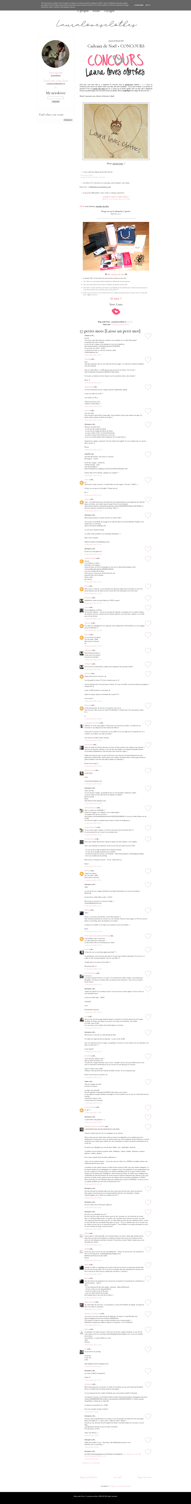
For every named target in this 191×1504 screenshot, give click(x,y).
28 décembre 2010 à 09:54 (93, 1229)
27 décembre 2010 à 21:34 (93, 1051)
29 (148, 885)
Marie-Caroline (90, 1302)
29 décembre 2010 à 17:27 (93, 1325)
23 (148, 771)
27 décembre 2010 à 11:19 (93, 866)
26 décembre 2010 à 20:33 (93, 406)
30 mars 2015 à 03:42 (91, 1459)
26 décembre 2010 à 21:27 (93, 495)
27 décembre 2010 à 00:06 (93, 740)
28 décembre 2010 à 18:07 (93, 1309)
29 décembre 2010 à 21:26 (93, 1345)
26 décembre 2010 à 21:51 (93, 582)
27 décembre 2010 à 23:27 (93, 1112)
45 (148, 1234)
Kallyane (87, 673)
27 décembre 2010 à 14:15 (93, 931)
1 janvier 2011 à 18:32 (92, 1435)
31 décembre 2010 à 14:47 (93, 1380)
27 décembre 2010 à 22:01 (93, 1103)
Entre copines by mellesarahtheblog (97, 936)
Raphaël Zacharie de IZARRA (94, 1126)
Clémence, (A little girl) (92, 1313)
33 (148, 973)
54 (148, 1384)
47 (148, 1265)
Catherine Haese (90, 558)
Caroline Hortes (90, 1107)
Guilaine (142, 84)
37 (148, 1056)
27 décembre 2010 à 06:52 (93, 784)
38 (148, 1082)
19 (148, 674)
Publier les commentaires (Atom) (120, 1486)
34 (148, 989)
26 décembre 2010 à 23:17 (93, 660)
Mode (96, 11)
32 (148, 950)
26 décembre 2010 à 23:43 (93, 701)
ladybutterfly (89, 387)
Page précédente (88, 1477)
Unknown (88, 623)
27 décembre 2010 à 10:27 (93, 823)
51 (148, 1329)
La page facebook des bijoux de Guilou (92, 177)
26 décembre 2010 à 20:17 (93, 355)
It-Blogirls (88, 598)
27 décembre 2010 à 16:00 (93, 945)
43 (148, 1202)
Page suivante (145, 1477)
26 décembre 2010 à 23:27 (93, 669)
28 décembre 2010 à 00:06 (93, 1122)
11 (148, 559)
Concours (115, 324)
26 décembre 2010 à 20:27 (93, 383)
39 (148, 1107)
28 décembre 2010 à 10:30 (93, 1245)
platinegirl (88, 1384)
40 (148, 1117)
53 (148, 1371)
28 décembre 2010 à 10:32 (93, 1260)
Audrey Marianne (90, 808)
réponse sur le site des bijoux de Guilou (116, 199)
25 (148, 808)
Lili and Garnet (90, 839)
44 (148, 1212)
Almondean (88, 744)
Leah (86, 1016)
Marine (87, 634)
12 (148, 586)
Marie (86, 586)
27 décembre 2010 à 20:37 (93, 1012)
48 (148, 1278)
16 (148, 635)
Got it (148, 5)
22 (148, 745)
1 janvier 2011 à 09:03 (92, 1412)
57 (148, 1451)
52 (148, 1349)
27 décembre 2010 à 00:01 (93, 719)
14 (148, 607)
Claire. (87, 949)
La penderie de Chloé (92, 723)
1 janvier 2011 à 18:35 (92, 1447)
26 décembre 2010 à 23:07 (93, 646)
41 (148, 1127)
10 (148, 549)
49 (148, 1302)
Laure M (87, 410)
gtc (86, 1349)
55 (148, 1416)
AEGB (87, 1233)
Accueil (117, 1477)
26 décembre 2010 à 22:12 (93, 619)
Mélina (87, 1329)
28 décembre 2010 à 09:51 (93, 1198)
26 (148, 828)
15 (148, 623)
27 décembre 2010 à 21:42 (93, 1077)
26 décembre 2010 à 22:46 (93, 630)
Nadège (87, 910)
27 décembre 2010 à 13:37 (93, 906)
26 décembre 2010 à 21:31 (93, 511)
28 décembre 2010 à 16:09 (93, 1274)
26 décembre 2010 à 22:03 (93, 593)
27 (148, 839)
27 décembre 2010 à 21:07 (93, 1028)
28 (148, 871)
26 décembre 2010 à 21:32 (93, 544)
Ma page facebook (87, 175)
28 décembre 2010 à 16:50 (93, 1298)
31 (148, 936)
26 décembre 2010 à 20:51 (93, 420)
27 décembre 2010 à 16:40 (93, 969)
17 (148, 650)
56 (148, 1440)
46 (148, 1249)
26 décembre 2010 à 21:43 (93, 554)
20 (148, 705)
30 (148, 910)
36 (148, 1032)
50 (148, 1314)
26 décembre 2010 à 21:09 (93, 450)
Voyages (109, 11)
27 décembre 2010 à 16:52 (93, 984)
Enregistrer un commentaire (91, 1463)
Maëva (87, 1264)
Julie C (87, 479)
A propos (83, 11)
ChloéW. (87, 359)
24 (148, 788)
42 (148, 1189)
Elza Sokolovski (90, 973)
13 (148, 598)
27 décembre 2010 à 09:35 (93, 803)
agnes (87, 607)
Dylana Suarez (89, 770)
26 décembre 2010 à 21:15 (93, 475)
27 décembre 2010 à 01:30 (93, 766)
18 (148, 664)
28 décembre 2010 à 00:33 (93, 1184)
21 (148, 723)
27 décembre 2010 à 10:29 (93, 835)
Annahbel (88, 1056)
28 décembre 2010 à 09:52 (93, 1207)
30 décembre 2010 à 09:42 (93, 1366)
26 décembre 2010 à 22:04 (93, 603)
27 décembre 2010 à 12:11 (93, 880)
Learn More (138, 5)
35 (148, 1017)
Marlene (87, 871)
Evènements (124, 324)
